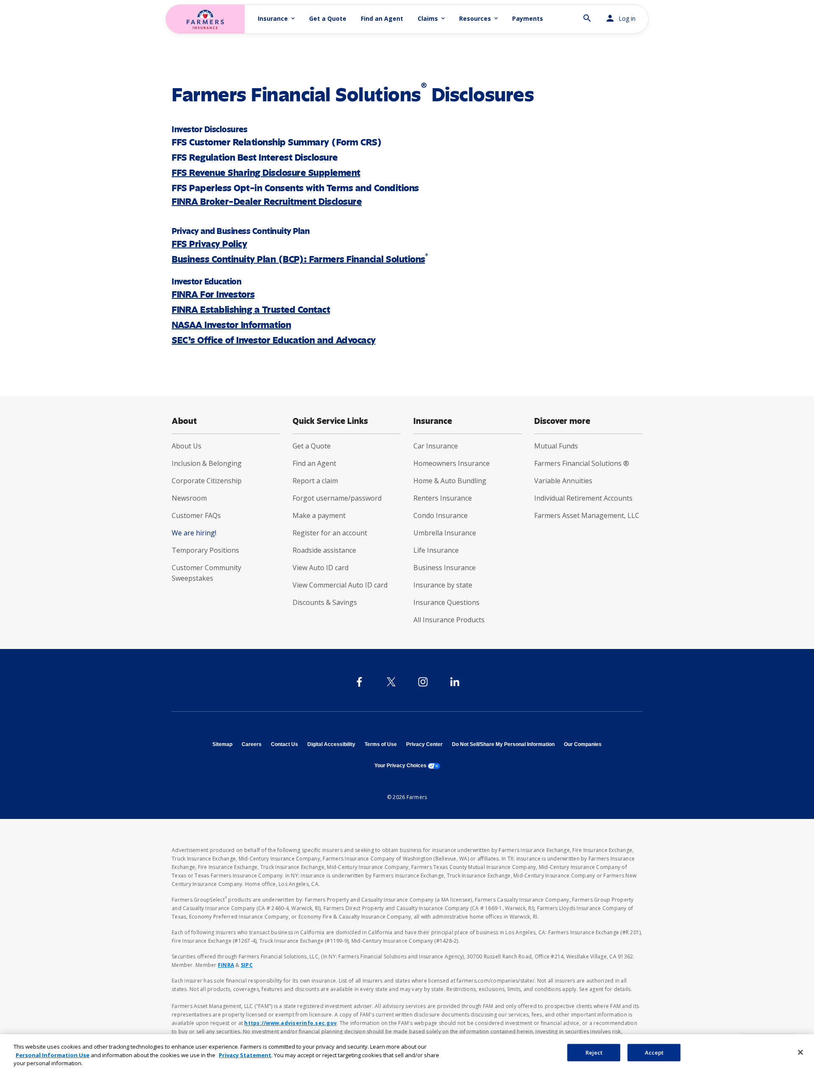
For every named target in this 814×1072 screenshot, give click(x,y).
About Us (186, 446)
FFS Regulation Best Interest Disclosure (255, 157)
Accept (654, 1052)
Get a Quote (327, 18)
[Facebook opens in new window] (359, 682)
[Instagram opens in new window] (423, 682)
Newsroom (189, 498)
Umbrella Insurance (444, 532)
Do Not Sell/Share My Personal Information (503, 744)
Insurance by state (442, 585)
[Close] (800, 1052)
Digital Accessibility (331, 744)
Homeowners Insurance (451, 463)
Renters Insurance (442, 498)
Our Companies (583, 744)
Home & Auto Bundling (449, 480)
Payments (527, 18)
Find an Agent (382, 18)
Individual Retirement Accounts (583, 498)
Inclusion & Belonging (207, 463)
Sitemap (222, 744)
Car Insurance (435, 446)
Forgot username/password (337, 498)
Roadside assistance (324, 550)
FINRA (226, 965)
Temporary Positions (205, 550)
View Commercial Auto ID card (340, 585)
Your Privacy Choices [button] (407, 765)
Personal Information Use (52, 1055)
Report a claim (315, 480)
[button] (587, 14)
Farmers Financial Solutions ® (581, 463)
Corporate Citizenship (207, 480)
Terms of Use (381, 744)
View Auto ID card (320, 567)
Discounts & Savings (325, 602)
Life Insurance (436, 550)
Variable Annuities (563, 480)
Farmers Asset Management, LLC (586, 515)
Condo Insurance (440, 515)
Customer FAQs (196, 515)
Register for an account (330, 532)
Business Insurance (444, 567)
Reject (594, 1052)
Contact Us (284, 744)
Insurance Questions (446, 602)
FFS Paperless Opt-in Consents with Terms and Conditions (295, 188)
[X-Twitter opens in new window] (391, 682)
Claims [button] (432, 18)
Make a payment (319, 515)
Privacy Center (424, 744)
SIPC (247, 965)
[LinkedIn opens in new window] (454, 682)
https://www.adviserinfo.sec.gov (290, 1023)
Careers (252, 744)
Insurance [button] (277, 18)
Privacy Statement (245, 1055)
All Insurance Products (449, 619)
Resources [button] (479, 18)
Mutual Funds (556, 446)
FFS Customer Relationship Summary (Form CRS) (277, 142)
